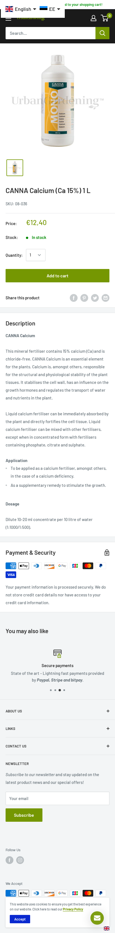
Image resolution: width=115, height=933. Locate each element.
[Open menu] (8, 18)
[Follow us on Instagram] (20, 860)
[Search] (102, 33)
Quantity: (14, 255)
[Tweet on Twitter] (95, 297)
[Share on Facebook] (74, 297)
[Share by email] (105, 297)
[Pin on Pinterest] (84, 297)
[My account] (93, 18)
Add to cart (57, 275)
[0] (104, 18)
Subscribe (24, 815)
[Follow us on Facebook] (9, 860)
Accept (20, 919)
